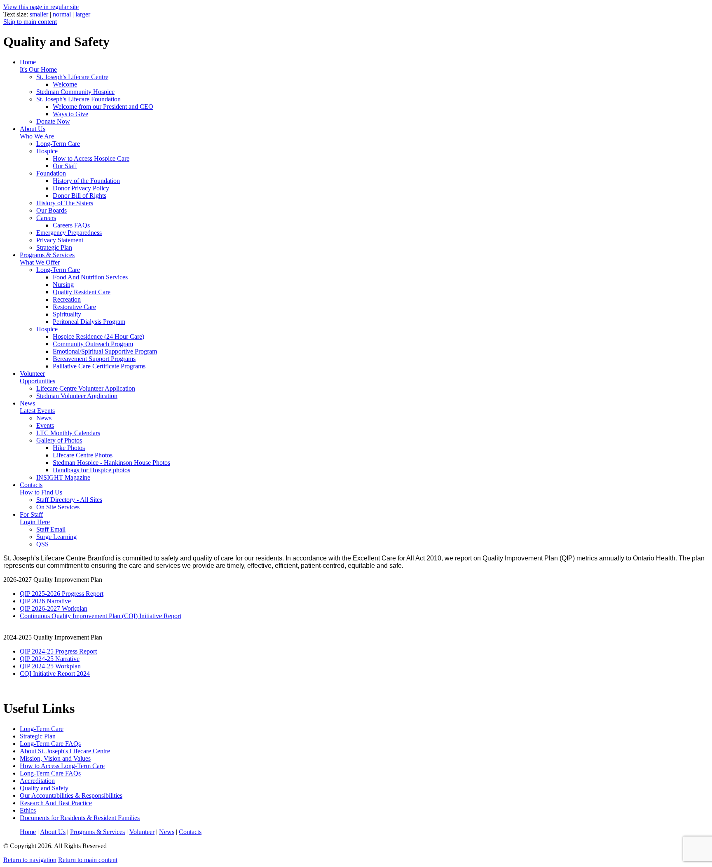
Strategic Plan (54, 247)
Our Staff (65, 165)
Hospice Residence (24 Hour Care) (98, 336)
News (37, 407)
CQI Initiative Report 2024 (55, 673)
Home (38, 66)
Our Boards (51, 210)
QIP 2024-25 (37, 658)
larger (82, 14)
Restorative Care (74, 306)
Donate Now (53, 121)
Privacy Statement (59, 240)
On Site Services (58, 507)
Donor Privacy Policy (81, 188)
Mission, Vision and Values (55, 758)
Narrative (67, 658)
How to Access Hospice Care (91, 158)
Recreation (67, 299)
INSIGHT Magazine (63, 477)
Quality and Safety (44, 788)
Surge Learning (56, 536)
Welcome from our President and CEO (103, 106)
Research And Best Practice (56, 802)
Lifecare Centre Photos (82, 455)
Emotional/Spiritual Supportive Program (105, 351)
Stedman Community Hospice (75, 91)
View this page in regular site (41, 6)
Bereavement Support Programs (94, 358)
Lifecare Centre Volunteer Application (85, 388)
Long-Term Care (58, 143)
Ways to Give (70, 113)
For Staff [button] (35, 518)
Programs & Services (47, 258)
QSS (42, 544)
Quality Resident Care (81, 291)
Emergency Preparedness (69, 232)
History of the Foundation (86, 180)
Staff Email (51, 529)
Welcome (65, 84)
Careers (46, 217)
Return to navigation (29, 859)
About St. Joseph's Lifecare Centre (65, 751)
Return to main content (87, 859)
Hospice (47, 151)
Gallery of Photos (59, 440)
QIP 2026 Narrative (45, 601)
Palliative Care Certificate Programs (99, 366)
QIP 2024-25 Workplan (50, 666)
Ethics (28, 810)
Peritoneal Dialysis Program (89, 321)
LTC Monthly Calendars (68, 432)
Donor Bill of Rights (79, 195)
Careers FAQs (71, 225)
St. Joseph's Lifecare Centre (72, 76)
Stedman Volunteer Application (76, 395)
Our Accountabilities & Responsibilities (71, 795)
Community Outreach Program (93, 343)
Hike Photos (69, 447)
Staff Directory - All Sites (69, 499)
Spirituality (67, 314)
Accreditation (37, 780)
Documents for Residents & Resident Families (80, 817)
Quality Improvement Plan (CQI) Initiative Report (116, 615)
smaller (39, 14)
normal (62, 14)
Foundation (51, 173)
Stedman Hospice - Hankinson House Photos (111, 462)
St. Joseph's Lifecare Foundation (78, 99)
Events (45, 425)
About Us (37, 132)
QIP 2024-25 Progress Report (58, 651)
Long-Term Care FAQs (50, 743)
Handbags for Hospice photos (91, 469)
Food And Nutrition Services (90, 277)
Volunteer (37, 377)
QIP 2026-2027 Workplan (53, 608)
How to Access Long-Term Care (62, 765)
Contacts (41, 488)
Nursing (63, 284)
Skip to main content (30, 21)
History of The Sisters (64, 202)
